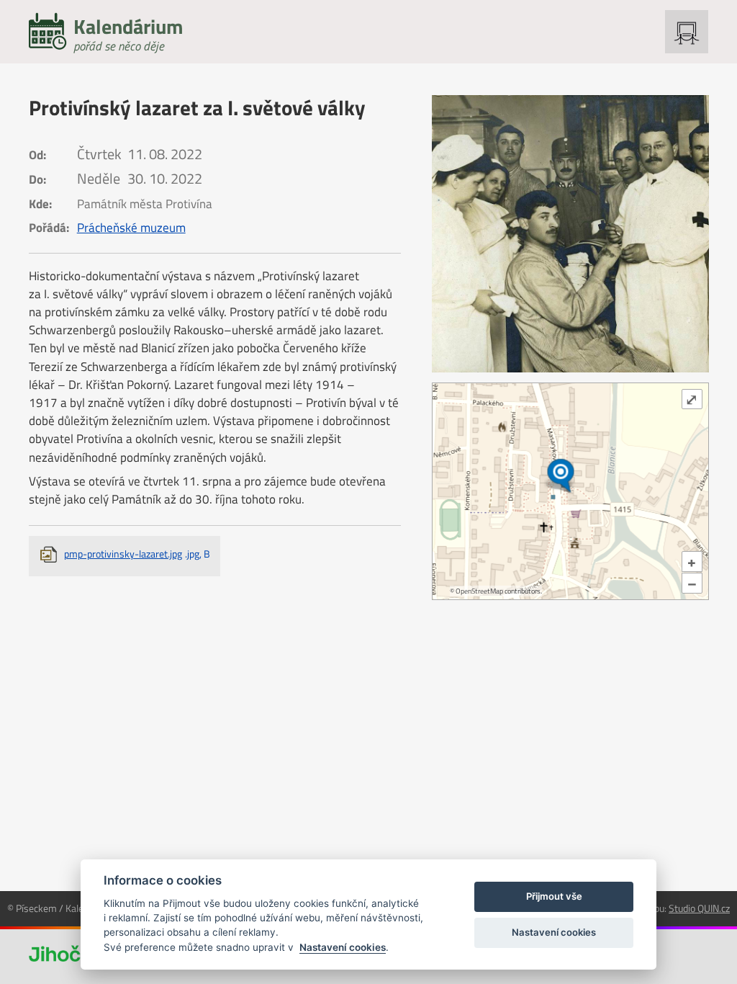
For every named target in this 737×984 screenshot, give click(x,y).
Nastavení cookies (342, 947)
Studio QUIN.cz (699, 908)
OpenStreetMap (479, 591)
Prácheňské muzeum (131, 227)
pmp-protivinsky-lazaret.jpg (137, 553)
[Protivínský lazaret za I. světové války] (570, 233)
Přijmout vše (554, 896)
